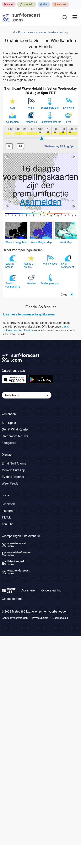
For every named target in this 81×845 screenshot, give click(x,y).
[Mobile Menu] (75, 17)
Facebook (8, 504)
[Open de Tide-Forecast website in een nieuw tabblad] (44, 4)
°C (65, 294)
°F (75, 294)
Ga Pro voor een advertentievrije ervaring (40, 32)
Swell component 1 (68, 265)
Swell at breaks (9, 265)
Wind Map (66, 242)
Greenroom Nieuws (15, 436)
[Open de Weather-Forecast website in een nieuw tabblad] (60, 4)
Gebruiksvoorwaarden (15, 618)
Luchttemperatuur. (50, 121)
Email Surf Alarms (14, 463)
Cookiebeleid (60, 618)
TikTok (6, 517)
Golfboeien (12, 121)
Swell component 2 (13, 284)
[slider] (41, 138)
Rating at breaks (29, 265)
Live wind (68, 107)
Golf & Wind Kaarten (15, 429)
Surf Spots (9, 422)
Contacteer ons (12, 598)
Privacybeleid (40, 618)
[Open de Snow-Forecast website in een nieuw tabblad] (9, 4)
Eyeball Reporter (13, 476)
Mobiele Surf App (13, 470)
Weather (32, 283)
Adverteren (28, 590)
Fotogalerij (9, 442)
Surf (12, 107)
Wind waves (50, 263)
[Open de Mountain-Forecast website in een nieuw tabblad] (26, 4)
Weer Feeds (10, 483)
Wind (31, 107)
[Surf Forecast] (21, 17)
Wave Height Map (41, 242)
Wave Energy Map (16, 242)
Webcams (31, 121)
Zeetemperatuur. (50, 107)
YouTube (8, 524)
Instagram (8, 510)
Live (68, 121)
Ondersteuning (51, 590)
